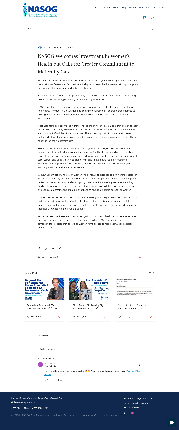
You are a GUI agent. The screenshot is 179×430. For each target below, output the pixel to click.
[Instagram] (132, 413)
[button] (151, 29)
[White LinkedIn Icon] (125, 413)
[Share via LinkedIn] (52, 248)
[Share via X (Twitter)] (46, 248)
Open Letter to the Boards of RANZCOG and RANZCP (132, 307)
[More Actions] (139, 364)
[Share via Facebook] (39, 248)
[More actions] (139, 47)
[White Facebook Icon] (128, 413)
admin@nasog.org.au (141, 403)
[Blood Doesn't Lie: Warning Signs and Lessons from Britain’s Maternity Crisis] (89, 289)
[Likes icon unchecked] (46, 380)
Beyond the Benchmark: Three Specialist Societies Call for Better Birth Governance (43, 307)
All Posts (27, 28)
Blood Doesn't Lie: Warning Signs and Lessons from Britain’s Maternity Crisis (89, 307)
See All (152, 272)
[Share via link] (59, 248)
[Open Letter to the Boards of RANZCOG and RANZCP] (135, 289)
